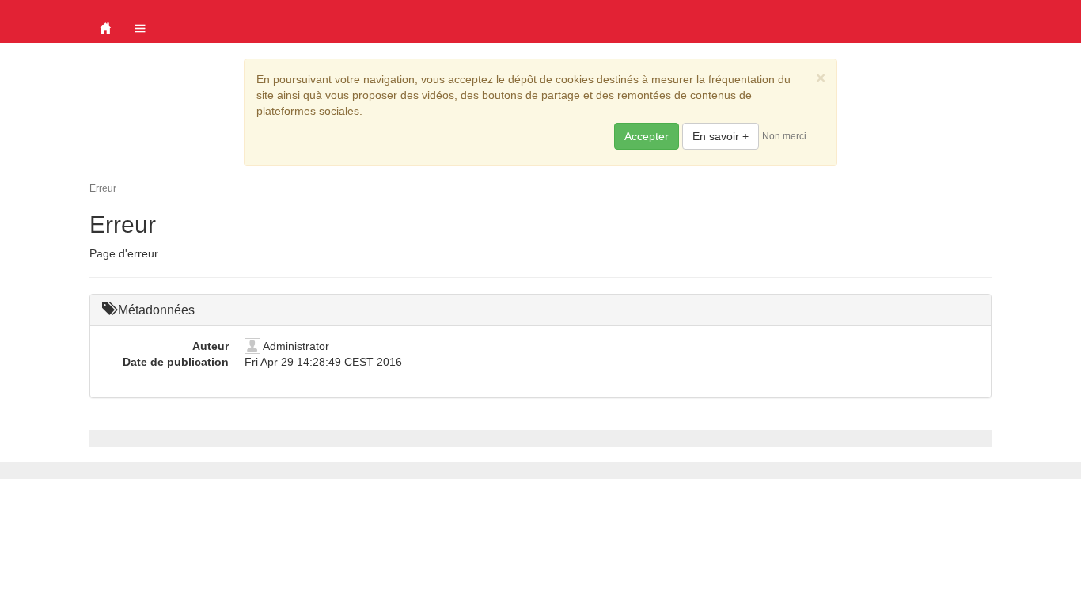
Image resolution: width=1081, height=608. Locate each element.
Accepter (646, 136)
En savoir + (720, 136)
